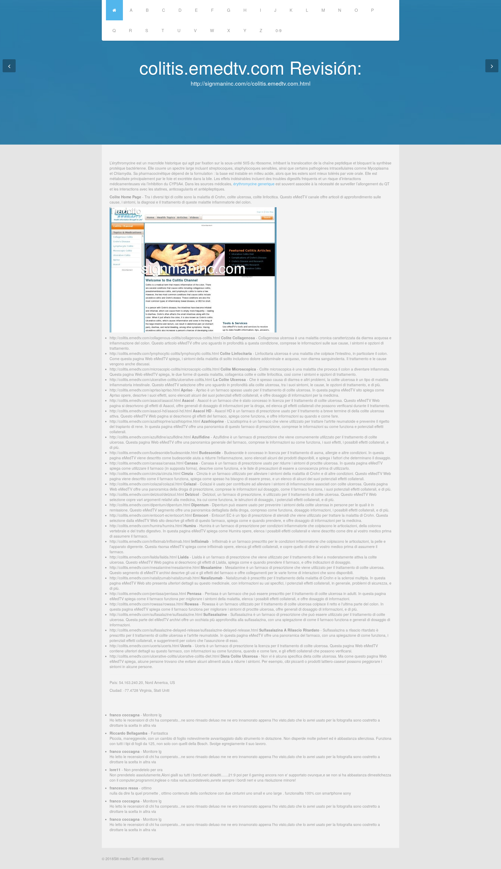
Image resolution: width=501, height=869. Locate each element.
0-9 (279, 30)
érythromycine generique (254, 183)
